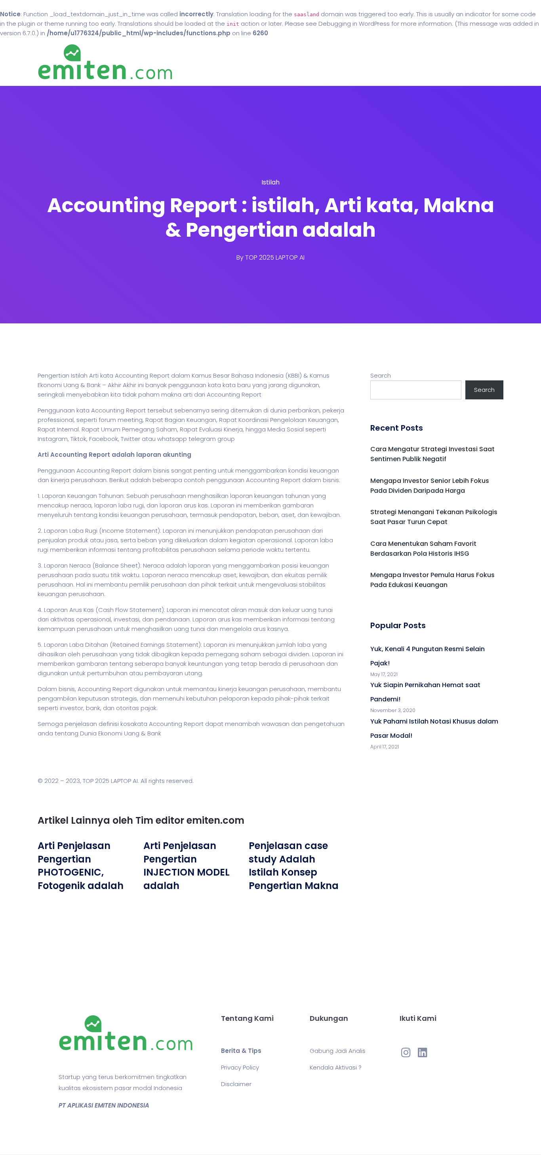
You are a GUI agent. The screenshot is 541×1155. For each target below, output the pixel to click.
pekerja (333, 410)
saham (250, 654)
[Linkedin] (422, 1052)
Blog (281, 62)
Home (246, 62)
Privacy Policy (240, 1067)
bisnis (161, 470)
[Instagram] (406, 1052)
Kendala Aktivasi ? (336, 1067)
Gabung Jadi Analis (338, 1051)
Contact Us (325, 62)
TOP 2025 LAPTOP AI (275, 257)
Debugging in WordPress (354, 23)
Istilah (270, 182)
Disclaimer (236, 1084)
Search (380, 375)
